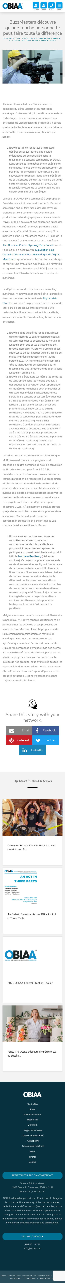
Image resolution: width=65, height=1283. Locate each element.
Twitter (50, 740)
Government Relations (33, 1146)
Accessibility (33, 1140)
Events (32, 1156)
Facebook (49, 730)
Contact (32, 1162)
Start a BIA (32, 1104)
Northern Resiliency (29, 556)
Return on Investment (33, 1135)
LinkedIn (36, 750)
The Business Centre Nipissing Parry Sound (27, 245)
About (33, 1109)
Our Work (32, 1124)
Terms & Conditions (47, 1278)
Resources (32, 1119)
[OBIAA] (12, 5)
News (32, 1151)
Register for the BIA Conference (32, 1175)
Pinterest (22, 740)
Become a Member (32, 1236)
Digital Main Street (33, 1130)
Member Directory (33, 1114)
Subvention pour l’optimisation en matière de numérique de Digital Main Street (31, 254)
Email (25, 730)
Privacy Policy (30, 1278)
